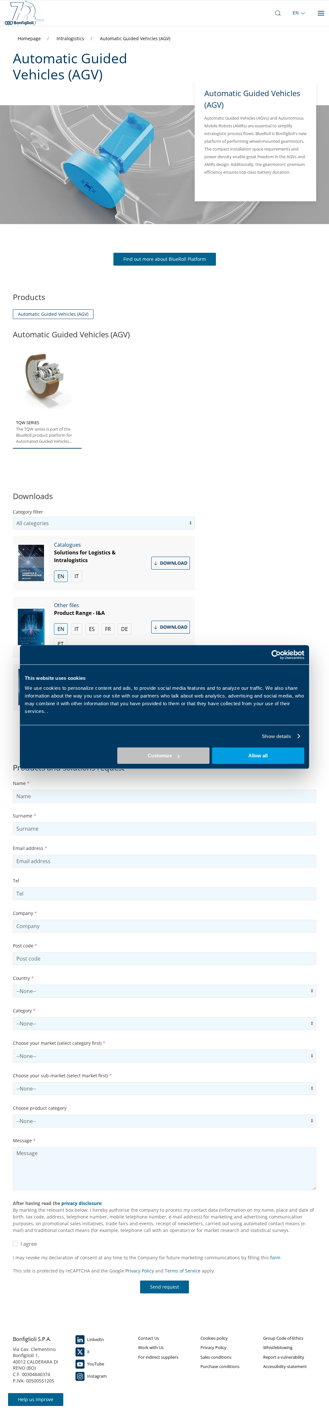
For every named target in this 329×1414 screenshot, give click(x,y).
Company (25, 913)
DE (124, 629)
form (275, 1257)
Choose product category (40, 1108)
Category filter (28, 512)
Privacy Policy (139, 1271)
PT (61, 643)
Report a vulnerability (283, 1357)
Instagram (96, 1376)
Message (24, 1140)
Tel (16, 881)
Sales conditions (215, 1357)
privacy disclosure (81, 1203)
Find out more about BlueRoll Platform (164, 259)
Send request (164, 1287)
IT (77, 576)
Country (23, 978)
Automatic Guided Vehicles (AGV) (135, 38)
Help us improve (35, 1399)
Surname (24, 816)
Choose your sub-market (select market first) (62, 1075)
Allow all (258, 755)
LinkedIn (95, 1339)
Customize (160, 755)
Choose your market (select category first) (59, 1043)
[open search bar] (278, 13)
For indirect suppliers (158, 1357)
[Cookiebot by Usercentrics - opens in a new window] (276, 655)
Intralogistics (71, 38)
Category (24, 1011)
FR (108, 629)
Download (173, 563)
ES (92, 629)
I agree (27, 1243)
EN (61, 576)
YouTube (95, 1364)
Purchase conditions (219, 1366)
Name (21, 783)
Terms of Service (182, 1271)
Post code (25, 946)
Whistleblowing (277, 1347)
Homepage (30, 38)
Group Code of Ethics (283, 1338)
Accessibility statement (285, 1366)
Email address (30, 848)
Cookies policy (214, 1338)
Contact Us (148, 1338)
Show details (276, 736)
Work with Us (151, 1347)
